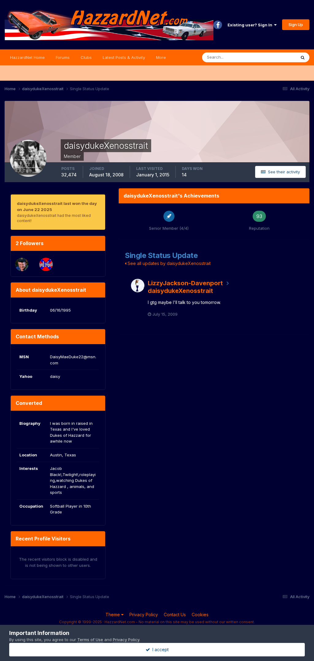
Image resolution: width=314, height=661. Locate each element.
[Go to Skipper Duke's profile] (22, 264)
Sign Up (296, 24)
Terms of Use (90, 639)
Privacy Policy (143, 614)
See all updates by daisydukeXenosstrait (168, 263)
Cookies (200, 614)
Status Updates (274, 57)
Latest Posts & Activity (124, 57)
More (161, 57)
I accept (159, 649)
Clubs (86, 57)
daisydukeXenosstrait (180, 290)
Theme (113, 614)
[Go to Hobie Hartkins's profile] (46, 264)
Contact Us (175, 614)
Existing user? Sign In (251, 24)
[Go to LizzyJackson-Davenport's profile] (137, 285)
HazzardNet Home (27, 57)
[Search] (302, 57)
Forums (63, 57)
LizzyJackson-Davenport (185, 283)
